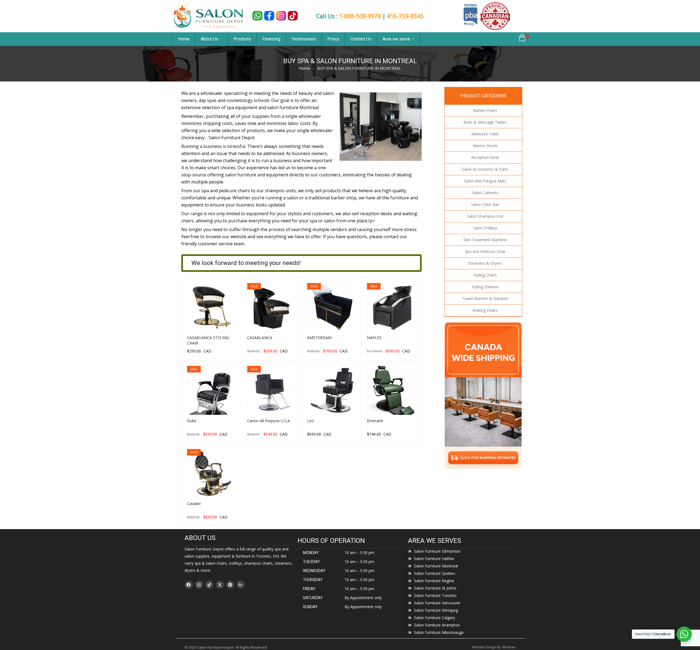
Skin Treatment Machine (485, 239)
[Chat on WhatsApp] (257, 16)
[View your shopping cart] (522, 39)
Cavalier (194, 503)
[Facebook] (189, 585)
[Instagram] (199, 585)
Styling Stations (485, 286)
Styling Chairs (485, 275)
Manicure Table (485, 133)
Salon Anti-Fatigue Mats (485, 180)
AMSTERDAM (319, 337)
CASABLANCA (259, 337)
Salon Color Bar (485, 204)
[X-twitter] (220, 585)
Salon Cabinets (485, 192)
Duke (191, 420)
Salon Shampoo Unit (485, 216)
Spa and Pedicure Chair (485, 251)
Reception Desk (485, 157)
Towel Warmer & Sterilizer (485, 298)
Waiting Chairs (485, 310)
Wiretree (508, 647)
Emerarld (375, 420)
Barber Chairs (485, 110)
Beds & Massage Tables (485, 122)
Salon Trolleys (485, 228)
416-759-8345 (405, 16)
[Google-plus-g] (241, 585)
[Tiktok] (209, 585)
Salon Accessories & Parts (485, 169)
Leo (310, 420)
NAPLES (374, 337)
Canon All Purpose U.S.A (268, 420)
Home (304, 68)
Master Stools (485, 145)
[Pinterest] (230, 585)
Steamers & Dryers (485, 263)
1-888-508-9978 (360, 16)
